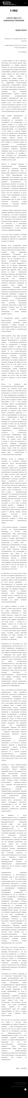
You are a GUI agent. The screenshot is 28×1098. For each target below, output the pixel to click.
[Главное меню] (25, 3)
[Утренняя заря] (8, 3)
